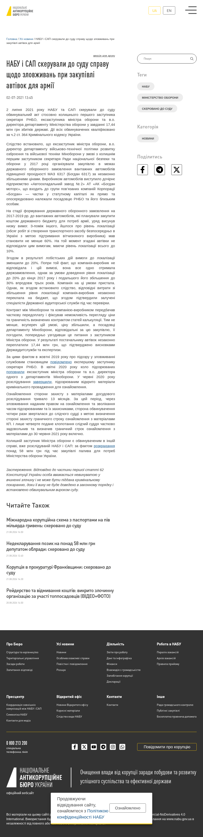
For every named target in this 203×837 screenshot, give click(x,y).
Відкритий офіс (69, 696)
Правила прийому (168, 664)
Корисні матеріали (68, 710)
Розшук (61, 669)
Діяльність (115, 643)
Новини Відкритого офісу (72, 704)
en (169, 10)
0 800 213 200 (16, 743)
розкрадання (104, 446)
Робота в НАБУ (169, 643)
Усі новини (65, 643)
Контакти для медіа (18, 720)
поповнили (15, 372)
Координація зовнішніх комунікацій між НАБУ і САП (24, 706)
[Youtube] (94, 747)
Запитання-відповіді (19, 669)
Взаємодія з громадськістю (124, 669)
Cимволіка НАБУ (16, 714)
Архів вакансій (166, 658)
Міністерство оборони (160, 97)
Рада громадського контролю (175, 704)
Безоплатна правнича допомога (176, 716)
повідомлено (61, 362)
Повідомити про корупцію (167, 747)
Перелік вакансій (168, 652)
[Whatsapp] (122, 747)
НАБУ (146, 86)
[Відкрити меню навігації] (191, 10)
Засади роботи (15, 664)
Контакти (114, 696)
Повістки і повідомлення (71, 664)
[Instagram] (113, 747)
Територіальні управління (22, 658)
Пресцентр (15, 696)
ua (154, 10)
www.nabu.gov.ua (179, 819)
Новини (148, 138)
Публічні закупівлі (168, 710)
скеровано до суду (157, 108)
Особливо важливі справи (72, 658)
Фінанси (112, 664)
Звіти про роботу (117, 652)
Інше (161, 696)
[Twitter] (84, 747)
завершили (42, 382)
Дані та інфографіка (119, 658)
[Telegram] (103, 747)
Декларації (114, 681)
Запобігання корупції (120, 675)
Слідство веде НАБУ (69, 716)
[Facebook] (75, 747)
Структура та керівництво (22, 652)
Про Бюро (14, 643)
